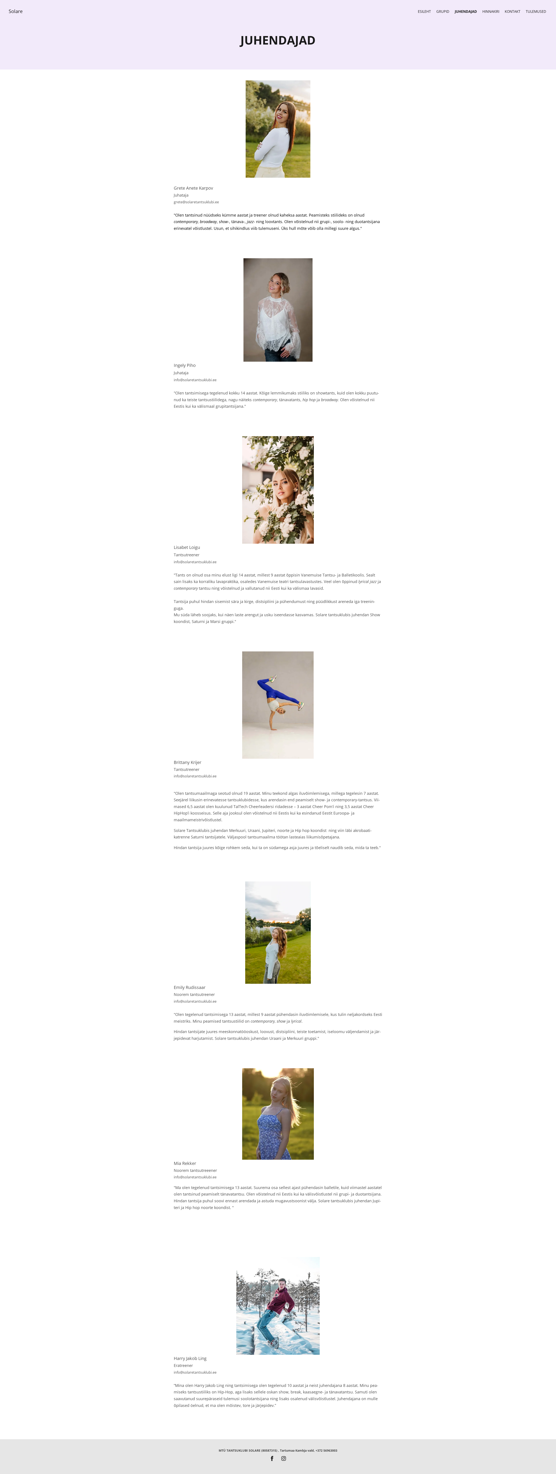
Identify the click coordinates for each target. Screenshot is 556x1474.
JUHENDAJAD (466, 11)
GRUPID (442, 11)
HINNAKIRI (490, 11)
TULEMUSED (536, 11)
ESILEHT (424, 11)
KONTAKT (512, 11)
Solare (16, 11)
